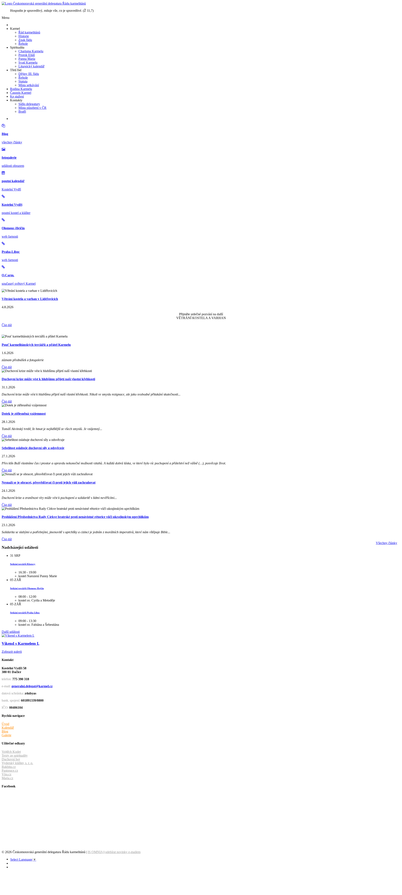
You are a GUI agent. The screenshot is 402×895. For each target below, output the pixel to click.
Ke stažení (17, 96)
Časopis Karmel (20, 92)
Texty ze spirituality (15, 755)
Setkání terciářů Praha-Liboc (25, 612)
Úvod (5, 724)
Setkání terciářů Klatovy (22, 564)
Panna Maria (26, 59)
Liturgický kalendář (31, 66)
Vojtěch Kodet (11, 751)
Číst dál (7, 325)
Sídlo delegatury (29, 104)
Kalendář (8, 727)
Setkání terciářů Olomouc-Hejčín (27, 588)
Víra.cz (6, 774)
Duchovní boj (11, 759)
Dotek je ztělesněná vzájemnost (24, 413)
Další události (11, 632)
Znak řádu (25, 40)
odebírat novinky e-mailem (122, 852)
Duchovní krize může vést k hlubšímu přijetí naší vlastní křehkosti (48, 379)
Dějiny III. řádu (28, 74)
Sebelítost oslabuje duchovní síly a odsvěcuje (33, 448)
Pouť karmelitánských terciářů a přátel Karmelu (36, 344)
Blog (5, 731)
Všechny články (386, 543)
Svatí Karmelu (27, 62)
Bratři (22, 111)
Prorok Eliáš (26, 55)
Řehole (23, 43)
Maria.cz (7, 778)
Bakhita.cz (9, 767)
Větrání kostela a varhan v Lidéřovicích (30, 299)
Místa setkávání (28, 85)
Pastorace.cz (10, 770)
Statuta (22, 81)
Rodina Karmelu (21, 89)
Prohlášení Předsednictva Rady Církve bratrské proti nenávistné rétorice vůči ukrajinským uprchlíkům (75, 517)
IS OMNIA (95, 852)
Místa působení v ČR (32, 107)
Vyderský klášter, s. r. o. (17, 763)
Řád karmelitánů (29, 32)
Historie (23, 36)
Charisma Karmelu (30, 51)
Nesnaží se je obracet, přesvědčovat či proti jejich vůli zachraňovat (48, 482)
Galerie (6, 735)
